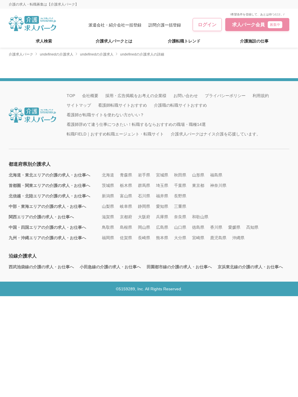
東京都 (198, 185)
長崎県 (144, 237)
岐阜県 (126, 206)
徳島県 (198, 227)
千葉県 (180, 185)
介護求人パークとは (114, 41)
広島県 (162, 227)
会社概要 (90, 95)
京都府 (126, 216)
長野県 (180, 196)
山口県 (180, 227)
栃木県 (126, 185)
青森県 (126, 175)
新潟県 (108, 196)
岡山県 (144, 227)
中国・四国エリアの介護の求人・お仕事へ (47, 227)
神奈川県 (218, 185)
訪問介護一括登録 (164, 25)
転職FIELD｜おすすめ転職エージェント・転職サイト (115, 134)
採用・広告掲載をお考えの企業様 (135, 95)
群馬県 (144, 185)
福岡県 (108, 237)
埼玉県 (162, 185)
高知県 (252, 227)
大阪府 (144, 216)
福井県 (162, 196)
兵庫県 (162, 216)
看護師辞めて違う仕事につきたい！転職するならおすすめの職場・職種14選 (136, 124)
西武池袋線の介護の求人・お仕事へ (41, 266)
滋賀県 (108, 216)
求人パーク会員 (256, 24)
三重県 (180, 206)
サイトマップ (79, 105)
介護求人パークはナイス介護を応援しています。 (215, 134)
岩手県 (144, 175)
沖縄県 (238, 237)
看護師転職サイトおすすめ (122, 105)
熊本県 (162, 237)
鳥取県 (108, 227)
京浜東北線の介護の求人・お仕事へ (250, 266)
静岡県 (144, 206)
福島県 (216, 175)
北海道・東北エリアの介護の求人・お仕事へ (49, 175)
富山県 (126, 196)
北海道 (108, 175)
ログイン (207, 24)
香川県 (216, 227)
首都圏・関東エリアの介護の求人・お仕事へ (49, 185)
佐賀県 (126, 237)
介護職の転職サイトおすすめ (180, 105)
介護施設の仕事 (254, 41)
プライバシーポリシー (225, 95)
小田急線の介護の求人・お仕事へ (110, 266)
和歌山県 (200, 216)
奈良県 (180, 216)
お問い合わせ (185, 95)
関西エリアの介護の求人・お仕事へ (41, 216)
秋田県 (180, 175)
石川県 (144, 196)
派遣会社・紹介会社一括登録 (114, 25)
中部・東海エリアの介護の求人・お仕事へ (47, 206)
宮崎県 (198, 237)
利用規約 (261, 95)
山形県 (198, 175)
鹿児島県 (218, 237)
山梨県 (108, 206)
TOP (71, 95)
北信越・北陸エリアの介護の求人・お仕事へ (49, 196)
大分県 (180, 237)
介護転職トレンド (184, 41)
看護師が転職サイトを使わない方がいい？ (105, 114)
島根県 (126, 227)
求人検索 (44, 41)
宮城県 (162, 175)
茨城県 (108, 185)
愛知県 (162, 206)
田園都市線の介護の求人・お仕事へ (179, 266)
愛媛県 (234, 227)
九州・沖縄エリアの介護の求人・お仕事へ (47, 237)
